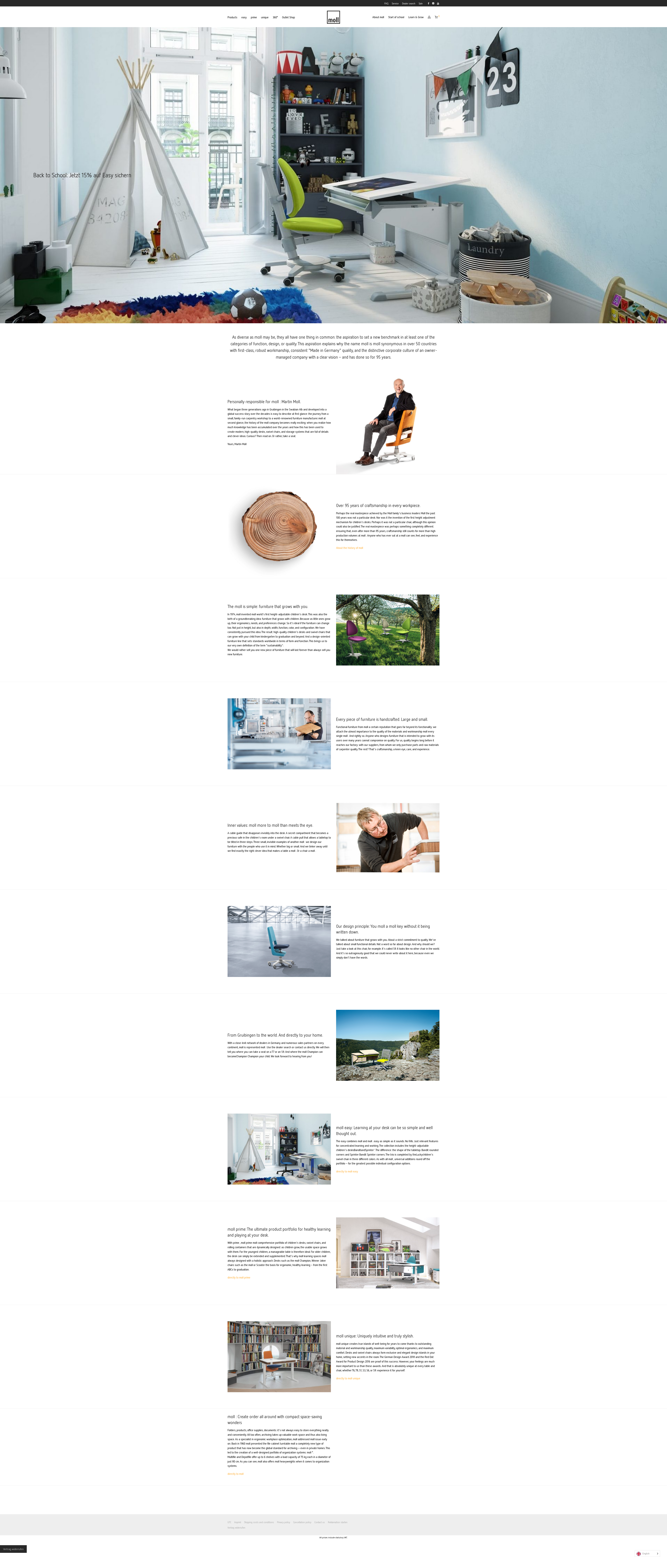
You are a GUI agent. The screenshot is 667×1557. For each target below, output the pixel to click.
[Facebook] (428, 3)
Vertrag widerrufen (236, 1527)
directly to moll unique (348, 1378)
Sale (421, 3)
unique (265, 17)
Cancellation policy (302, 1521)
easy (244, 17)
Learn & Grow (416, 17)
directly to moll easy (347, 1171)
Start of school (396, 17)
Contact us (319, 1521)
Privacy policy (283, 1521)
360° (275, 17)
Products (232, 17)
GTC (229, 1521)
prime (254, 17)
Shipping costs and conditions (259, 1521)
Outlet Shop (288, 17)
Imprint (237, 1521)
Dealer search (408, 3)
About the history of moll (349, 547)
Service (395, 3)
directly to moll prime (239, 1277)
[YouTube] (438, 3)
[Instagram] (433, 3)
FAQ (386, 3)
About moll (378, 17)
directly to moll (236, 1473)
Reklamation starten (337, 1521)
